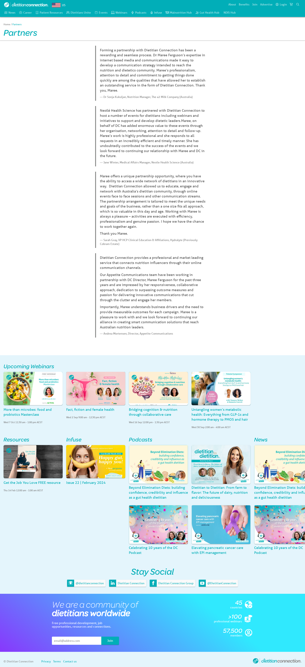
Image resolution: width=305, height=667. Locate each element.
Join (254, 4)
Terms (57, 661)
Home (7, 24)
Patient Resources (51, 12)
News (11, 12)
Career (27, 12)
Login (283, 4)
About (232, 4)
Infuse (158, 12)
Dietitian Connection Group (175, 583)
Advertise (266, 4)
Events (103, 12)
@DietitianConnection (221, 583)
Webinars (121, 12)
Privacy (46, 661)
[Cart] (291, 4)
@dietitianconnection (89, 583)
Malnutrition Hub (181, 12)
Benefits (244, 4)
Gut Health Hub (209, 12)
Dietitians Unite (81, 12)
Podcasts (140, 12)
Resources (16, 439)
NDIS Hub (230, 12)
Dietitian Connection (130, 583)
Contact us (70, 661)
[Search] (298, 4)
